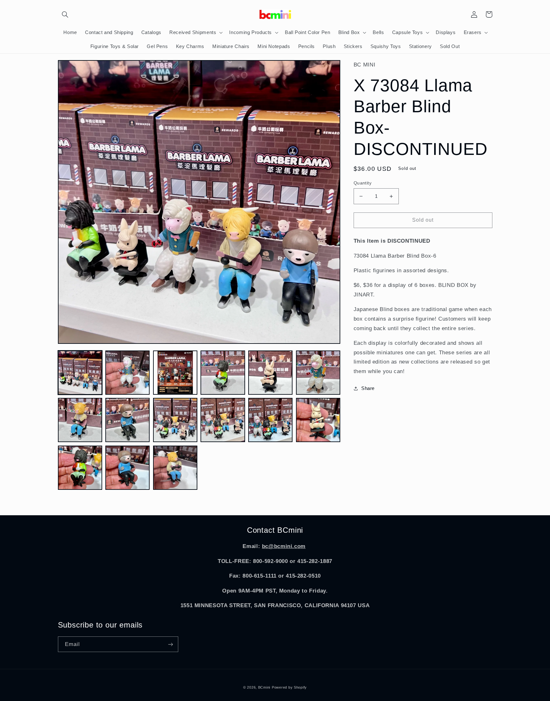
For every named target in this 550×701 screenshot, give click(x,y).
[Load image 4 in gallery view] (223, 372)
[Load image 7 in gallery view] (80, 420)
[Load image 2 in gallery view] (127, 372)
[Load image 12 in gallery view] (318, 420)
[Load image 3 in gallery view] (175, 372)
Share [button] (368, 388)
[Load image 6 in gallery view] (318, 372)
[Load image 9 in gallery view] (175, 420)
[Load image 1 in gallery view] (80, 372)
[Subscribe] (170, 644)
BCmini (264, 687)
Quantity (362, 183)
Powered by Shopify (289, 687)
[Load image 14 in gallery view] (127, 468)
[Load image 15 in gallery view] (175, 468)
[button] (65, 14)
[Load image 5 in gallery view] (270, 372)
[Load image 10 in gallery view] (223, 420)
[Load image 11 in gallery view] (270, 420)
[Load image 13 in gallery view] (80, 468)
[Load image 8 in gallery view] (127, 420)
